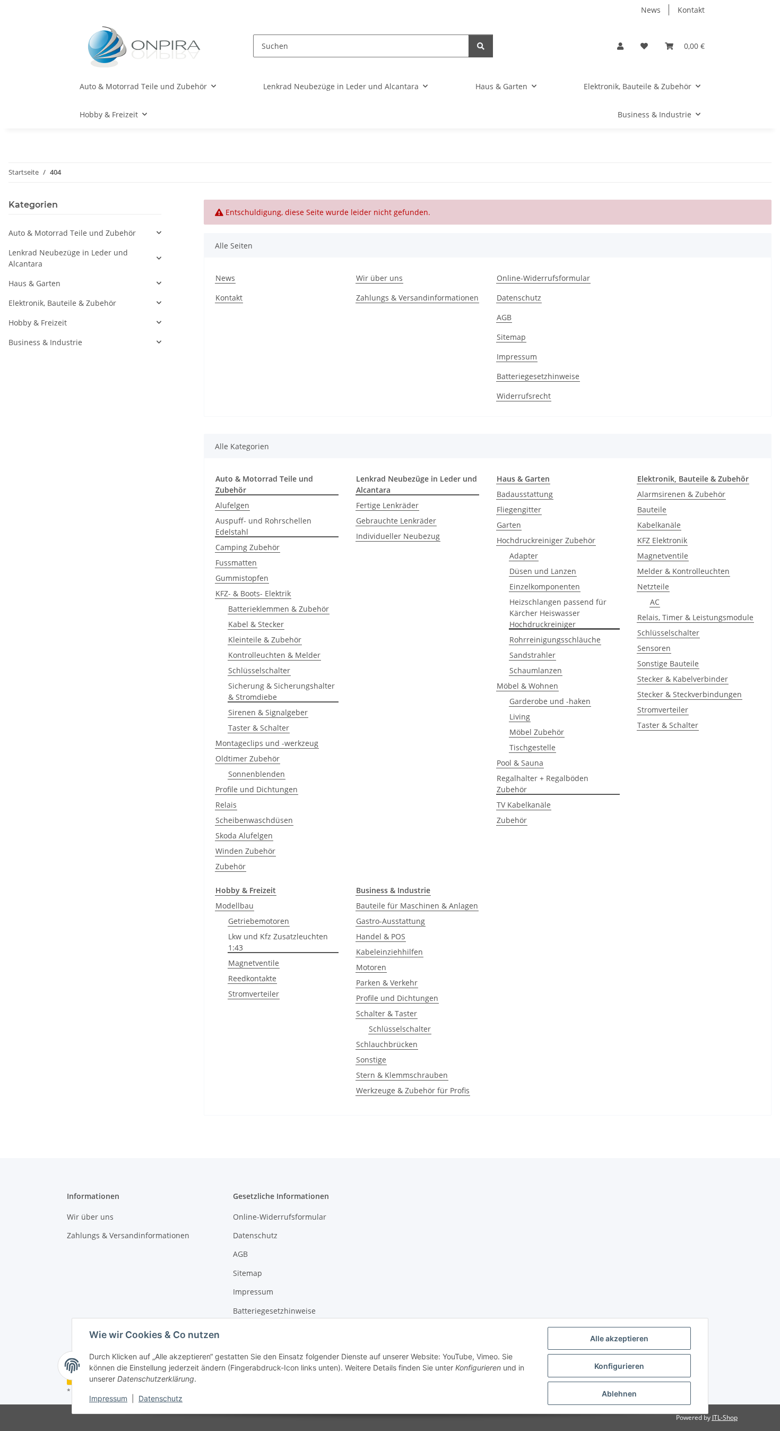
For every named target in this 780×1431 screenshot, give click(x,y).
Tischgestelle (532, 747)
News (651, 10)
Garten (509, 525)
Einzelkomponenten (544, 586)
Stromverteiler (662, 710)
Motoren (371, 967)
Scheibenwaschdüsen (254, 820)
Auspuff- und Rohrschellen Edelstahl (263, 526)
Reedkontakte (252, 978)
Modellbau (234, 906)
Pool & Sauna (520, 763)
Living (519, 717)
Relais (226, 805)
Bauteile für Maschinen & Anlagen (417, 906)
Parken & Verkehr (387, 983)
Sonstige (371, 1060)
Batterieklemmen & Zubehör (278, 609)
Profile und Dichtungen (256, 789)
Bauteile (651, 509)
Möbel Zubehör (536, 732)
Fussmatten (236, 563)
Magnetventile (662, 556)
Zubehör (230, 866)
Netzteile (653, 586)
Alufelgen (232, 505)
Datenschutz (160, 1398)
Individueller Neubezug (398, 536)
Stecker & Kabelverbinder (682, 679)
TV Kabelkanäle (524, 805)
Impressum (108, 1398)
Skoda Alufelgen (244, 835)
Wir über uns (379, 278)
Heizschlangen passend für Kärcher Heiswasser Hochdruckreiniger (557, 613)
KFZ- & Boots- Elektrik (253, 593)
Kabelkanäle (659, 525)
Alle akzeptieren (619, 1338)
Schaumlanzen (535, 670)
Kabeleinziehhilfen (389, 952)
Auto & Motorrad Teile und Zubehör (72, 233)
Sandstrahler (532, 655)
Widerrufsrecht (524, 396)
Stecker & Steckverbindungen (689, 694)
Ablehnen (619, 1393)
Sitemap (511, 337)
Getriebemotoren (258, 921)
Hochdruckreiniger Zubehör (546, 540)
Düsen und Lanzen (542, 571)
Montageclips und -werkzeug (266, 743)
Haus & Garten (34, 283)
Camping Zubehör (247, 547)
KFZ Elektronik (662, 540)
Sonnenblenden (256, 774)
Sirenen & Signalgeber (268, 712)
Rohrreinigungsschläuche (555, 640)
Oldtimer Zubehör (247, 758)
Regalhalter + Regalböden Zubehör (542, 783)
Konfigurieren (619, 1365)
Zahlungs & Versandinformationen (417, 298)
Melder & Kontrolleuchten (683, 571)
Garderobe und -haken (550, 701)
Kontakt (691, 10)
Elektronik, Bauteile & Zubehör (62, 303)
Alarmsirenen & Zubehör (681, 494)
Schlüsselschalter (259, 670)
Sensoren (654, 648)
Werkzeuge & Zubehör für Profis (413, 1090)
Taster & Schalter (258, 728)
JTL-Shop (725, 1417)
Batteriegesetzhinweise (538, 376)
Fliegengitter (519, 509)
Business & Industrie (45, 342)
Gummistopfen (241, 578)
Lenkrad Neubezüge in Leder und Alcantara (68, 258)
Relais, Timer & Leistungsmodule (695, 617)
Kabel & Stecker (256, 624)
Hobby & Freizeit (37, 323)
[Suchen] (481, 46)
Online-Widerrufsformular (543, 278)
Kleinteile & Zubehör (264, 640)
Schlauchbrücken (387, 1044)
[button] (620, 46)
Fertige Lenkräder (387, 505)
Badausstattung (525, 494)
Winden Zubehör (245, 851)
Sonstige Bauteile (668, 663)
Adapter (523, 556)
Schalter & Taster (386, 1013)
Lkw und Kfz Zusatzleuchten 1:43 (278, 942)
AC (655, 602)
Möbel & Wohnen (527, 686)
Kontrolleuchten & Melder (274, 655)
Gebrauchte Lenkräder (396, 521)
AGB (504, 317)
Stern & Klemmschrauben (402, 1075)
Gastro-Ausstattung (390, 921)
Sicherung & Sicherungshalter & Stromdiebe (281, 691)
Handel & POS (380, 936)
